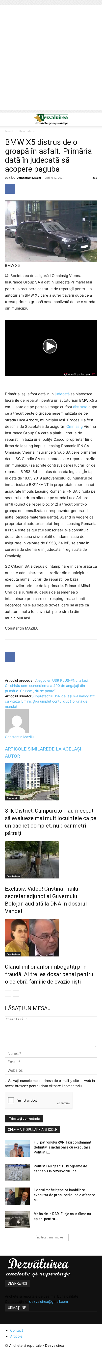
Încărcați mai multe (49, 1237)
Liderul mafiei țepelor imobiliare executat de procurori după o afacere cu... (64, 1195)
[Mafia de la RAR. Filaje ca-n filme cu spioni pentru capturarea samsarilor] (17, 1220)
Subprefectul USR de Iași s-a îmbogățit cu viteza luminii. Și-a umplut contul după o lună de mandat (50, 701)
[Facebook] (10, 189)
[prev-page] (8, 994)
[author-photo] (17, 731)
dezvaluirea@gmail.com (48, 1301)
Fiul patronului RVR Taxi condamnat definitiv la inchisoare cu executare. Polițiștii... (62, 1147)
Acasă (9, 131)
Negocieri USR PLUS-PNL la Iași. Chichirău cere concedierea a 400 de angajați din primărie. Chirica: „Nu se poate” (47, 685)
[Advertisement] (51, 59)
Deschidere (27, 131)
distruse (80, 406)
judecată (62, 394)
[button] (8, 119)
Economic (12, 798)
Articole (16, 1336)
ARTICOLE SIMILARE (27, 749)
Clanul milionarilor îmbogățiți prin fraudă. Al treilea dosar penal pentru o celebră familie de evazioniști (49, 974)
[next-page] (16, 994)
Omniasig (74, 426)
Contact (16, 1330)
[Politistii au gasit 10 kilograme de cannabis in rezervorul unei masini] (17, 1172)
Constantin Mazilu (29, 177)
